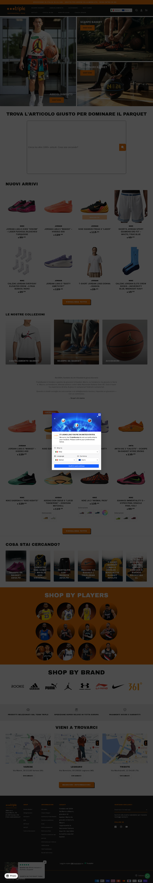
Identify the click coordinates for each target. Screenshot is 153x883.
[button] (76, 452)
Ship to (59, 448)
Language (60, 456)
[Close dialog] (99, 414)
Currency (83, 456)
